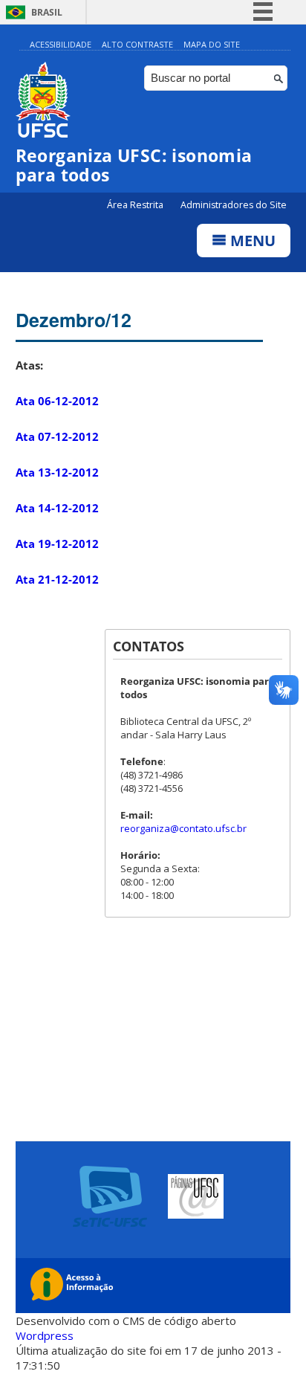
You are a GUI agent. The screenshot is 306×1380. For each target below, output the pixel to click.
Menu (251, 240)
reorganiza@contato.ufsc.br (183, 828)
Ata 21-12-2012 (57, 579)
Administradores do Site (233, 205)
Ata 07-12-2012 (57, 436)
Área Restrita (136, 205)
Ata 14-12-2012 (57, 507)
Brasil (46, 12)
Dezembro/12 (73, 319)
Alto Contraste (137, 44)
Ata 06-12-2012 (57, 400)
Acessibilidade (60, 44)
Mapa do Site (211, 44)
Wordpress (45, 1335)
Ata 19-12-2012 (57, 543)
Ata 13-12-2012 (57, 472)
